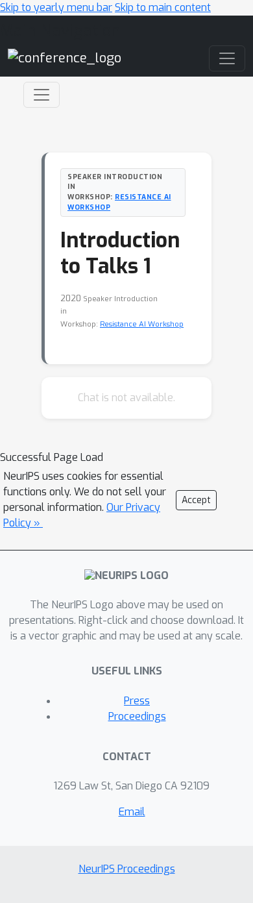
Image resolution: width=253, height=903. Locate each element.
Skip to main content (163, 7)
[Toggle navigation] (41, 95)
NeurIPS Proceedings (126, 869)
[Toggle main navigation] (227, 58)
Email (132, 812)
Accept (196, 500)
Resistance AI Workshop (142, 324)
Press (137, 701)
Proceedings (137, 716)
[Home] (64, 57)
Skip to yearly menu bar (56, 7)
